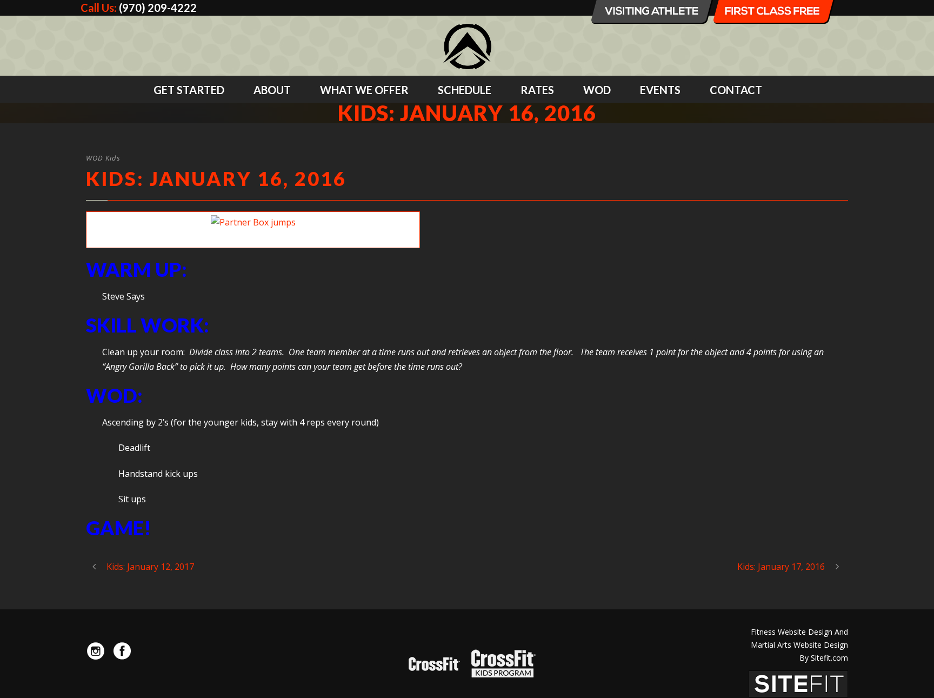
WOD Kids (103, 158)
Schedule (464, 89)
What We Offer (364, 89)
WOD (597, 89)
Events (660, 89)
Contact (736, 89)
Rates (537, 89)
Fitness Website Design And (799, 632)
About (272, 89)
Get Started (189, 89)
